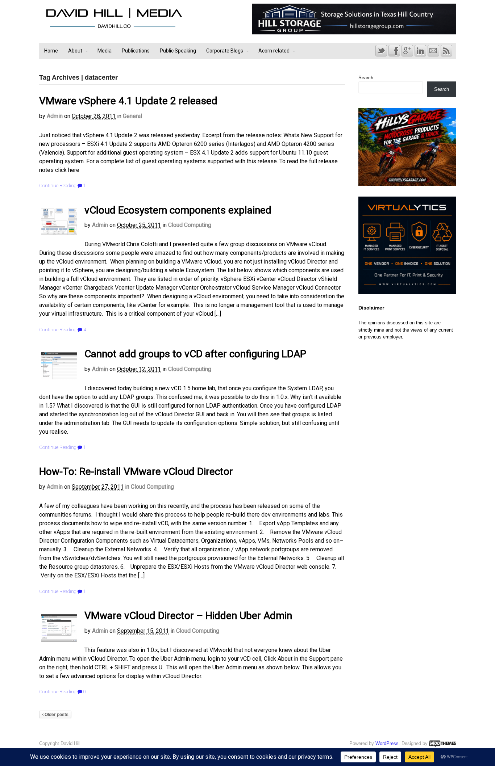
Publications (136, 51)
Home (51, 51)
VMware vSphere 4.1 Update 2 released (128, 101)
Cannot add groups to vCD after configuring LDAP (195, 354)
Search (365, 77)
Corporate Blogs (224, 51)
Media (104, 51)
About (75, 51)
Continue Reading (57, 185)
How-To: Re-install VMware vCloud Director (136, 471)
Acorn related (274, 51)
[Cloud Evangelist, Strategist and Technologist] (113, 28)
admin (55, 116)
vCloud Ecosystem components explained (177, 210)
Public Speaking (178, 51)
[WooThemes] (442, 743)
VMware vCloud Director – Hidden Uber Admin (188, 616)
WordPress (387, 743)
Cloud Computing (189, 225)
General (132, 116)
